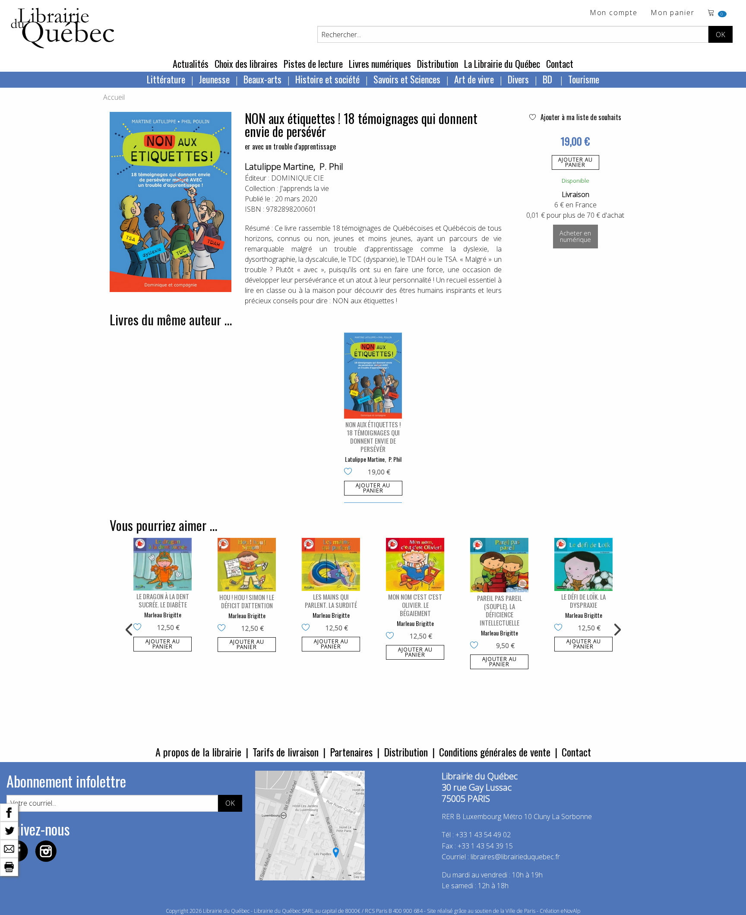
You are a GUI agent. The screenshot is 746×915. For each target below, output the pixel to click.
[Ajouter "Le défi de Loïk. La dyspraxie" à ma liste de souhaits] (560, 628)
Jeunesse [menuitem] (214, 79)
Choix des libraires (246, 63)
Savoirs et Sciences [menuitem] (406, 79)
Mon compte (614, 13)
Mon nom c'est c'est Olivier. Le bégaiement (415, 605)
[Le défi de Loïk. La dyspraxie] (583, 564)
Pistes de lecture (313, 63)
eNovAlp (570, 911)
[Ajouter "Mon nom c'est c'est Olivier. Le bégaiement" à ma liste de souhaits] (392, 636)
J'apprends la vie (304, 188)
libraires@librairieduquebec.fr (515, 856)
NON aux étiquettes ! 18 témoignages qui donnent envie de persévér (373, 436)
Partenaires (351, 751)
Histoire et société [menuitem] (327, 79)
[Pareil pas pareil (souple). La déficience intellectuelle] (499, 565)
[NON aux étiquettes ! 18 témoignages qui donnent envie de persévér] (373, 376)
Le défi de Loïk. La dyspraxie (583, 601)
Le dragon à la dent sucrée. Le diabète (162, 600)
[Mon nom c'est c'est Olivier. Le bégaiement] (415, 564)
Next (616, 630)
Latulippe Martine (279, 166)
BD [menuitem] (548, 79)
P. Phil (331, 166)
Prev (129, 630)
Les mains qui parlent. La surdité (331, 601)
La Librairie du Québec (502, 63)
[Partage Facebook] (9, 812)
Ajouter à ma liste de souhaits (580, 117)
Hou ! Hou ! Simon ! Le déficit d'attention (246, 601)
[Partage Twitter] (9, 830)
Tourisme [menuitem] (583, 79)
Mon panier (673, 13)
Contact (559, 63)
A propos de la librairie (198, 751)
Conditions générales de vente (494, 751)
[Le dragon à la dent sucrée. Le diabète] (162, 564)
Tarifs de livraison (286, 751)
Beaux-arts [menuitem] (262, 79)
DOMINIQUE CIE (297, 178)
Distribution (437, 63)
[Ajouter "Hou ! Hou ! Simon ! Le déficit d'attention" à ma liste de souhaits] (223, 628)
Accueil (114, 97)
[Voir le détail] (373, 376)
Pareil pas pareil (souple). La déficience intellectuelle (499, 610)
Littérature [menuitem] (166, 79)
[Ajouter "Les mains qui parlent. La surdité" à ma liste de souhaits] (307, 628)
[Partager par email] (9, 848)
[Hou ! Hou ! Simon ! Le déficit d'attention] (247, 564)
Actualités (191, 63)
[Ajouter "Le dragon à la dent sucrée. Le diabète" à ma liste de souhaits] (139, 627)
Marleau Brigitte (162, 614)
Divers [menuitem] (518, 79)
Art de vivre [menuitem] (474, 79)
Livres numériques (380, 63)
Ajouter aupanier (575, 162)
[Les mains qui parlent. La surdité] (331, 564)
